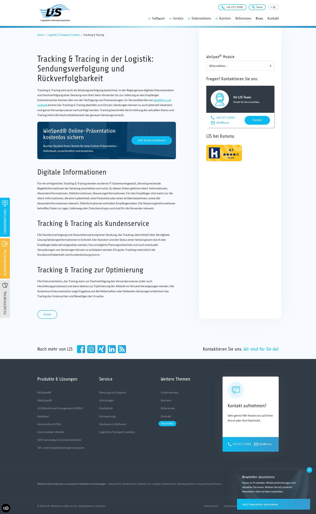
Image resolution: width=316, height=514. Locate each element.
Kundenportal (5, 262)
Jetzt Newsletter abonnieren (260, 504)
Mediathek (106, 408)
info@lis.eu (222, 122)
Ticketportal (5, 303)
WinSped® (44, 392)
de (274, 7)
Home (40, 35)
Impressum (230, 505)
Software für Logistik (149, 483)
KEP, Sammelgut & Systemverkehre (59, 439)
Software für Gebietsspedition (179, 483)
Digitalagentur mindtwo (92, 505)
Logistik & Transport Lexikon (64, 35)
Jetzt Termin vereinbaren (152, 140)
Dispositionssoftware (209, 483)
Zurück (47, 314)
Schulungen (106, 400)
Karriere (166, 400)
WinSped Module (220, 56)
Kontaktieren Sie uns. (241, 349)
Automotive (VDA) (49, 424)
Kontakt (257, 120)
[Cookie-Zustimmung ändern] (5, 508)
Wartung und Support (113, 392)
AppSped (43, 416)
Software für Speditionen (122, 483)
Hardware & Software (112, 424)
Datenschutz (211, 505)
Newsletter (167, 423)
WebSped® (44, 400)
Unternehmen (169, 392)
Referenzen (168, 408)
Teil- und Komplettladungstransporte (60, 447)
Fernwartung (107, 416)
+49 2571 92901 (234, 7)
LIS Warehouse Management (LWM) (60, 408)
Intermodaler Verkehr (51, 432)
